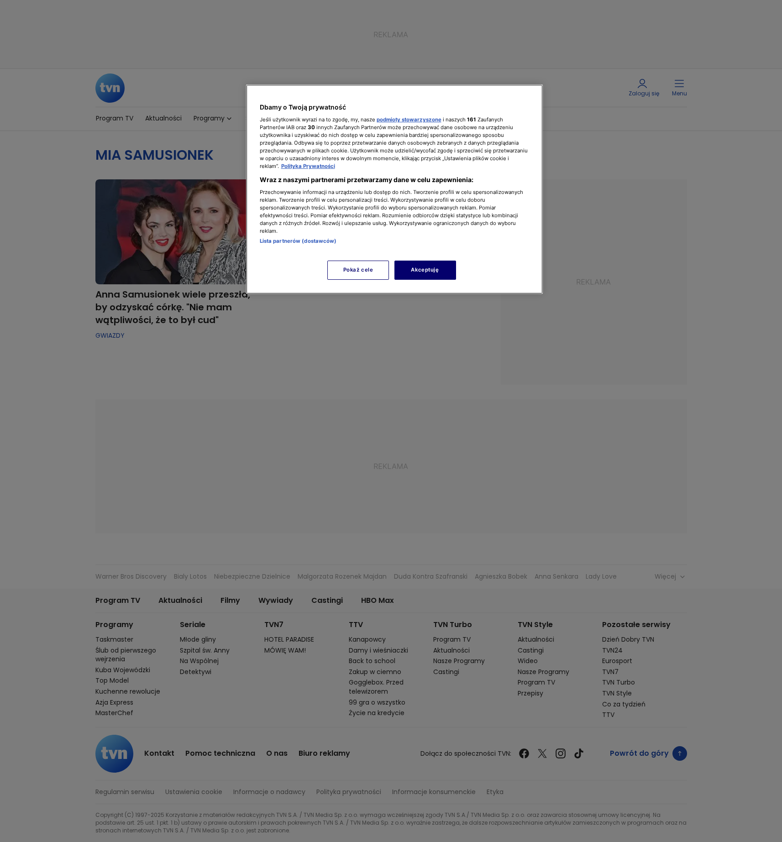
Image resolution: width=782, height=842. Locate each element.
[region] (394, 189)
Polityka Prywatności (308, 166)
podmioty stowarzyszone (409, 119)
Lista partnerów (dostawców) (298, 241)
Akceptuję (425, 270)
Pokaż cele (358, 270)
